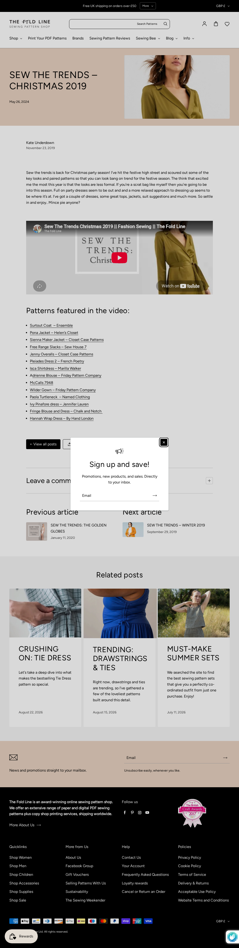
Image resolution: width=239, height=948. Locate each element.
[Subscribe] (155, 495)
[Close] (163, 442)
